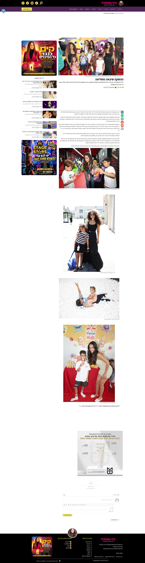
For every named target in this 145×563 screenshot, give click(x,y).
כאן (98, 406)
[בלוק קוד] (79, 505)
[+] (85, 504)
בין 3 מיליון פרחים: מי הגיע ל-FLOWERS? (34, 122)
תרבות (106, 9)
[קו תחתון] (69, 505)
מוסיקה (87, 9)
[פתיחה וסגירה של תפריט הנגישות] (3, 11)
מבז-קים (113, 9)
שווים (81, 9)
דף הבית (120, 9)
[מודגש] (64, 505)
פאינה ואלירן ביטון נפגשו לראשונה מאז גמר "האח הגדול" (32, 112)
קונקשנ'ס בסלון (73, 9)
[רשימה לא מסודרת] (75, 505)
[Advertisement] (78, 26)
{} (83, 504)
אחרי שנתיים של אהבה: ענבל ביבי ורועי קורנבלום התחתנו (32, 81)
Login (64, 494)
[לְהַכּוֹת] (71, 505)
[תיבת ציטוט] (77, 505)
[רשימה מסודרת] (73, 505)
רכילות (100, 9)
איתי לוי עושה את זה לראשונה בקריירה (32, 101)
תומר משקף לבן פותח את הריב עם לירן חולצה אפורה (32, 132)
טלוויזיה (94, 9)
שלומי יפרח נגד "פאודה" (35, 92)
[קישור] (81, 505)
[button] (122, 112)
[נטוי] (66, 505)
